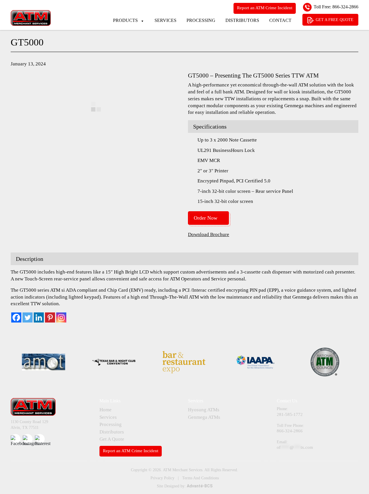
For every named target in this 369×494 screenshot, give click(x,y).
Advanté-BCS (199, 486)
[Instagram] (61, 317)
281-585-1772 (290, 414)
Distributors (242, 20)
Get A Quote (111, 439)
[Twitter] (27, 317)
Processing (201, 20)
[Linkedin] (39, 317)
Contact (280, 20)
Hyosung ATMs (203, 409)
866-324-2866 (345, 6)
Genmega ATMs (204, 417)
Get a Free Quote (334, 20)
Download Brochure (208, 234)
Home (105, 409)
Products (125, 20)
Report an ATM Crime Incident (264, 7)
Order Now (205, 218)
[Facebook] (16, 317)
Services (165, 20)
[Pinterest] (50, 317)
